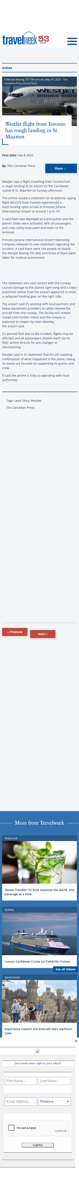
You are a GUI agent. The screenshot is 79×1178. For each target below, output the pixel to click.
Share (59, 168)
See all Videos (65, 969)
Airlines (7, 68)
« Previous (15, 632)
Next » (43, 634)
